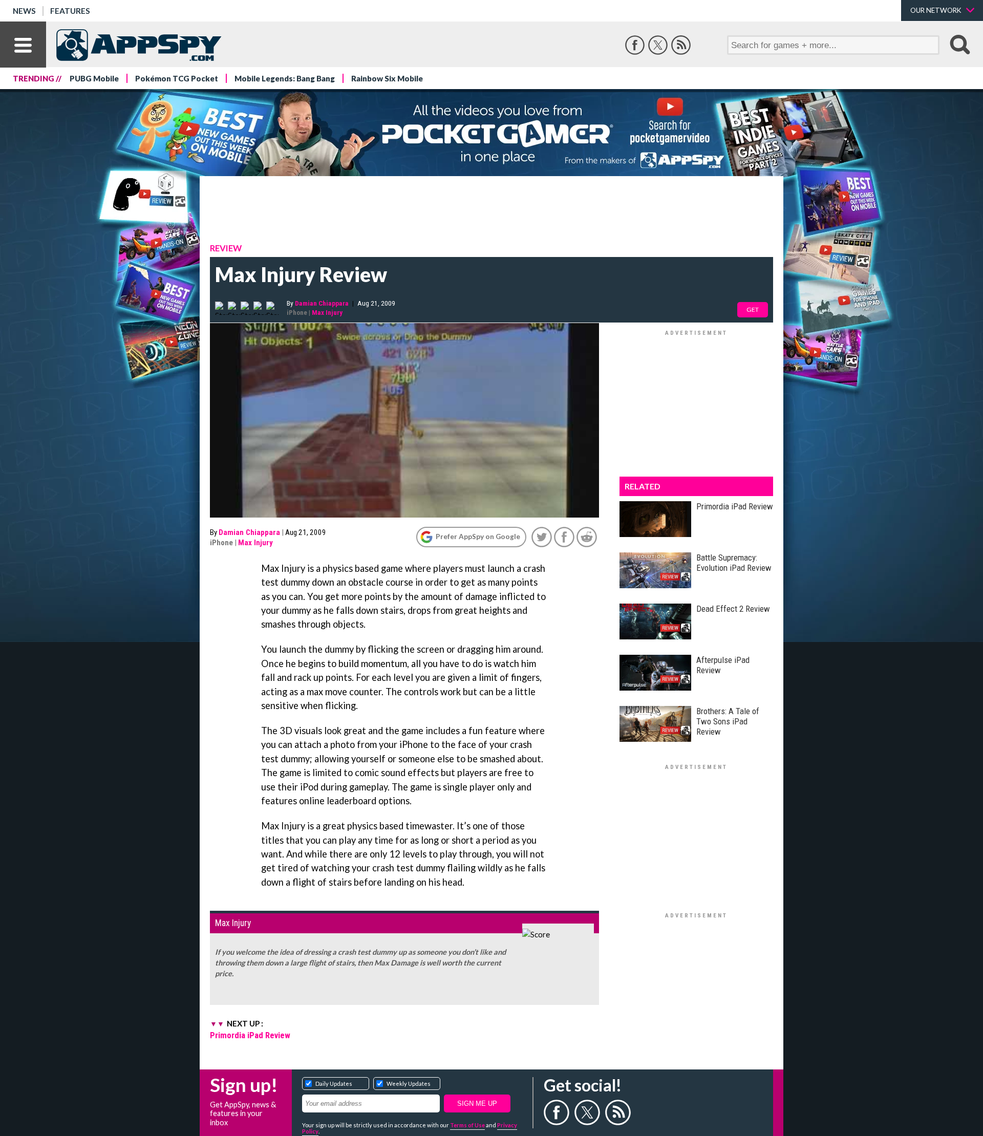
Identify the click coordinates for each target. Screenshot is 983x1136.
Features (70, 10)
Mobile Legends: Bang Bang (284, 78)
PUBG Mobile (94, 78)
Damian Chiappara (322, 303)
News (24, 10)
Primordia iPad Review (250, 1035)
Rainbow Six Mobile (387, 78)
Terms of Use (467, 1125)
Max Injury (327, 312)
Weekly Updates (409, 1083)
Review (226, 248)
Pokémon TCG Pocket (176, 78)
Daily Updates (333, 1083)
